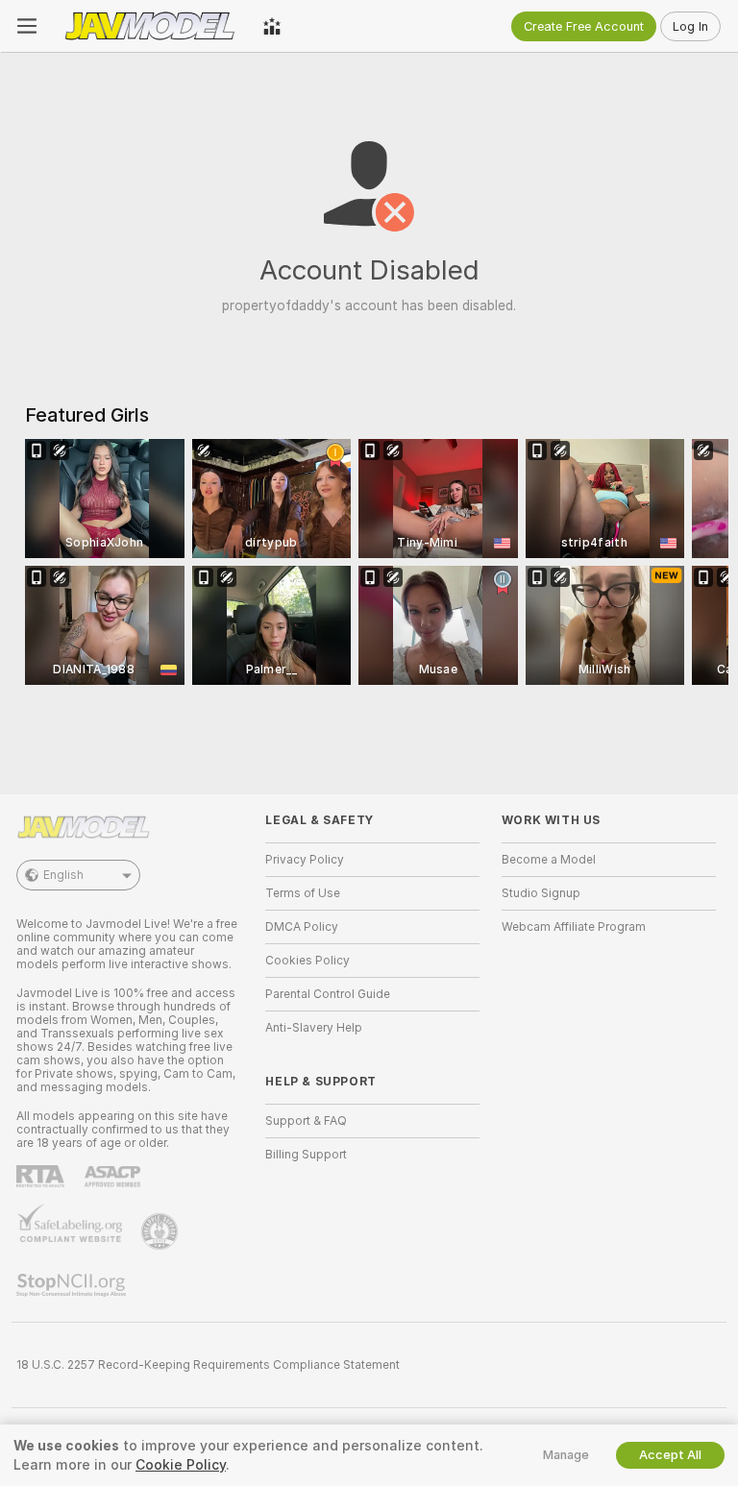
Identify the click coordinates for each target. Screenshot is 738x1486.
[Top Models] (272, 26)
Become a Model (549, 859)
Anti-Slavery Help (313, 1028)
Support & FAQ (306, 1121)
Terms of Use (302, 893)
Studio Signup (541, 893)
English (63, 875)
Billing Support (306, 1154)
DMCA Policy (301, 927)
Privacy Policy (304, 859)
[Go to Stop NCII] (73, 1285)
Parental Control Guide (327, 994)
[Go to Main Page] (150, 26)
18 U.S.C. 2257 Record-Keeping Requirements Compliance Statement (208, 1365)
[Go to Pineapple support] (161, 1231)
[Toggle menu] (27, 26)
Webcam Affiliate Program (574, 927)
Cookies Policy (307, 960)
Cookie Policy (180, 1465)
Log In (690, 26)
